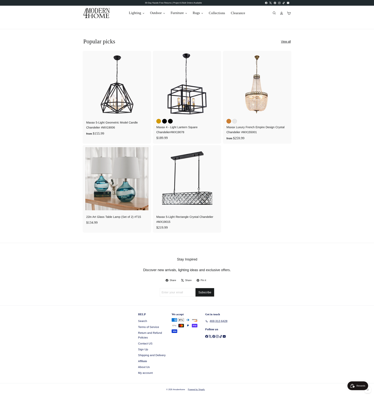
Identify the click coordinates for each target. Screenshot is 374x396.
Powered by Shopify (196, 389)
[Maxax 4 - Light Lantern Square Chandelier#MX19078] (187, 97)
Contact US (145, 343)
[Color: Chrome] (234, 121)
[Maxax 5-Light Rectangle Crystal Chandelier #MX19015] (187, 189)
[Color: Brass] (158, 121)
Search (142, 321)
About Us (144, 367)
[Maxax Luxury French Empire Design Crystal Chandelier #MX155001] (257, 97)
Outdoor (156, 13)
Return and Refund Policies (150, 335)
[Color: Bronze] (228, 121)
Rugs (197, 13)
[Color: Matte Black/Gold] (164, 121)
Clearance (238, 13)
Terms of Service (148, 327)
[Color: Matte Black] (170, 121)
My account (145, 372)
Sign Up (143, 349)
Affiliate (142, 361)
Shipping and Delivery (152, 355)
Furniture (178, 13)
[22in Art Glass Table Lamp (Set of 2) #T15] (116, 186)
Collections (217, 13)
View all (286, 41)
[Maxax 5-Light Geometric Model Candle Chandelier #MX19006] (116, 95)
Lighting (135, 13)
